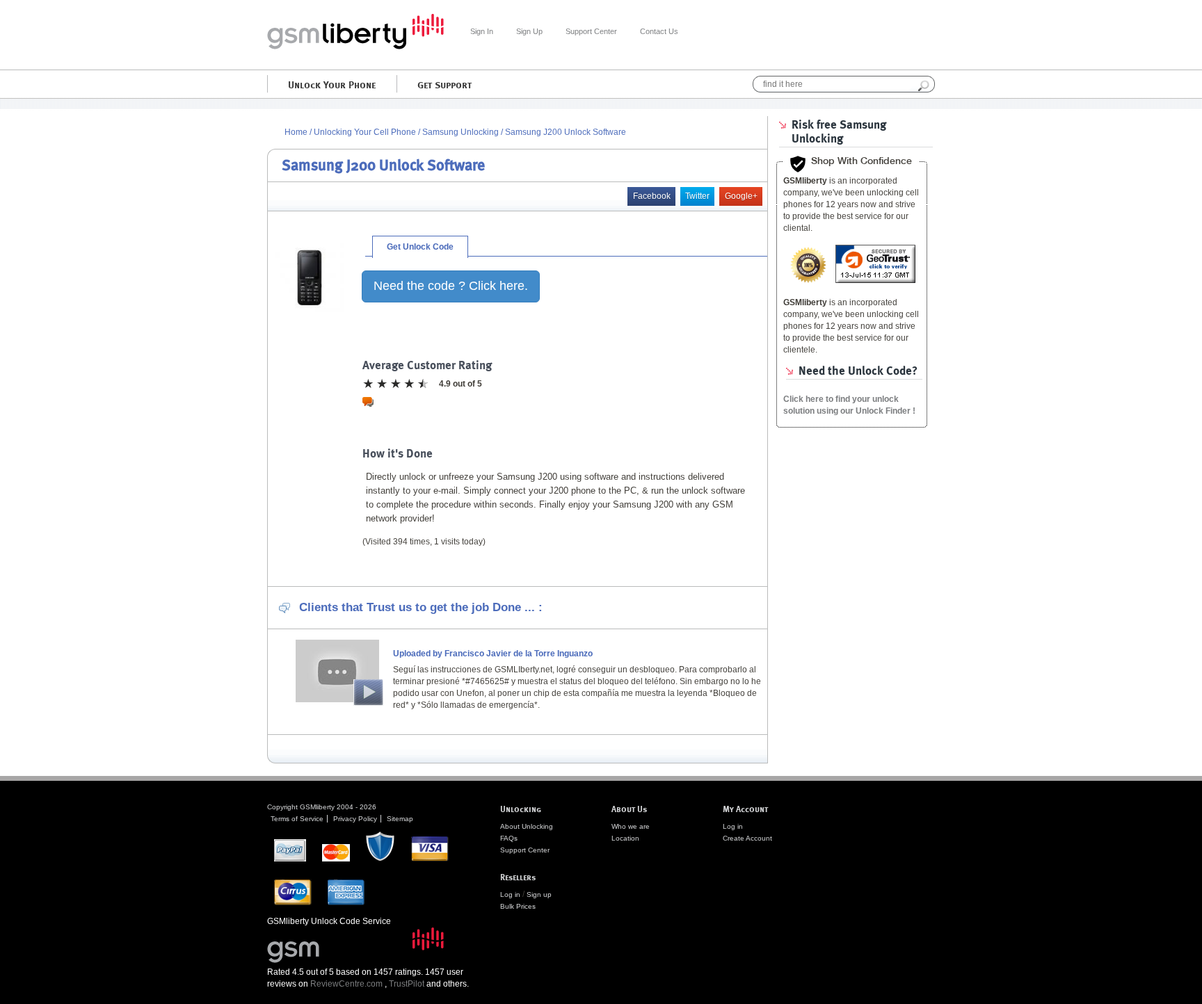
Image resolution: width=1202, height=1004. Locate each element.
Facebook (652, 196)
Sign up (539, 894)
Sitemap (400, 819)
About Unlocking (526, 826)
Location (625, 838)
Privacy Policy (355, 819)
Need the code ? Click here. (451, 286)
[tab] (420, 247)
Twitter (697, 196)
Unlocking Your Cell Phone (365, 132)
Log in (510, 894)
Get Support (444, 84)
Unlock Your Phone (332, 84)
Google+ (741, 196)
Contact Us (659, 31)
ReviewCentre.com (346, 984)
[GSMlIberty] (355, 46)
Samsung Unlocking (461, 132)
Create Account (747, 838)
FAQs (509, 838)
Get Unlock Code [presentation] (420, 247)
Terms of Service (297, 819)
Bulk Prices (518, 906)
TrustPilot (406, 984)
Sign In (481, 31)
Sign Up (529, 31)
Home (296, 132)
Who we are (630, 826)
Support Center (591, 31)
